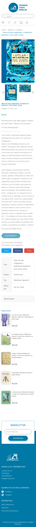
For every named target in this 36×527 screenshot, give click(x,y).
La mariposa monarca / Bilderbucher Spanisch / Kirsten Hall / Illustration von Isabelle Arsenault (22, 336)
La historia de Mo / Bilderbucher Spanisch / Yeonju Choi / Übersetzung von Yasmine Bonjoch (23, 394)
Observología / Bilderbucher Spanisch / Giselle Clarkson (22, 373)
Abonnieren (18, 438)
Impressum (5, 508)
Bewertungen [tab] (9, 299)
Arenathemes (22, 522)
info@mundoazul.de (8, 478)
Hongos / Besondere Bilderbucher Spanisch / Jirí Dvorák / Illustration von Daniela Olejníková (22, 355)
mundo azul (12, 108)
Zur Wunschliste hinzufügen (12, 242)
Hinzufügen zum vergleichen (12, 245)
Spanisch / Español (15, 30)
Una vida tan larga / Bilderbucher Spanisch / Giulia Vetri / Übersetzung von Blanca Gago (23, 317)
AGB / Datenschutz (8, 504)
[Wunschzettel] (9, 22)
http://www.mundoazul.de (10, 511)
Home (4, 30)
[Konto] (27, 22)
